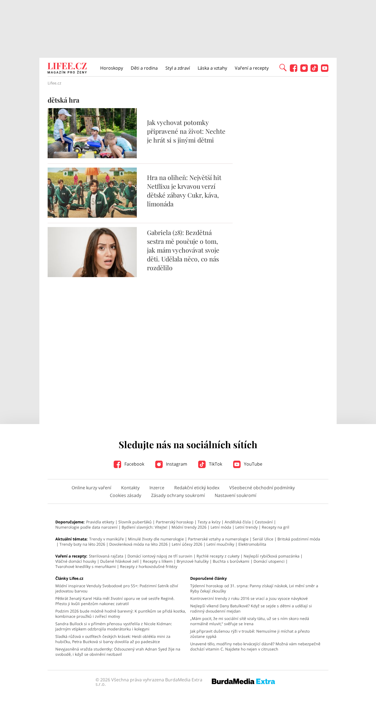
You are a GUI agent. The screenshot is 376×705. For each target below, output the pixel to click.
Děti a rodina (144, 68)
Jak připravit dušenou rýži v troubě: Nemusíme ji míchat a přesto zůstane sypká (250, 634)
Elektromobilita (252, 544)
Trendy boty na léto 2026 (82, 544)
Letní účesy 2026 (187, 544)
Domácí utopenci (269, 561)
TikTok (215, 464)
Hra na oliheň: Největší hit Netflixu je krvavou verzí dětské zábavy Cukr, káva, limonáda (184, 190)
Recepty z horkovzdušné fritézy (148, 566)
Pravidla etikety (100, 521)
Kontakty (130, 488)
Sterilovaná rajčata (106, 556)
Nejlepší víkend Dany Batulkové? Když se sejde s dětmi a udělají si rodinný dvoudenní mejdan (251, 608)
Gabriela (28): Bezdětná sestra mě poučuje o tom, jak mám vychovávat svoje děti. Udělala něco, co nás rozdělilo (183, 250)
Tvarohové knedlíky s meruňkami (85, 566)
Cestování (264, 521)
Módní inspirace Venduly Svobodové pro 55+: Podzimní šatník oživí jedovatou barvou (116, 588)
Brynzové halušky (193, 561)
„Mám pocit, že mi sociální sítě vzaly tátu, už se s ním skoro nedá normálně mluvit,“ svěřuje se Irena (249, 621)
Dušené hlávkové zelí (119, 561)
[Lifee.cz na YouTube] (324, 70)
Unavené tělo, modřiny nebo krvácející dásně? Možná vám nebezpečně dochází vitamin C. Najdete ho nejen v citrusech (255, 646)
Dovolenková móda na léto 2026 (138, 544)
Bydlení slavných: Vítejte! (144, 527)
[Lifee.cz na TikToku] (314, 70)
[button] (283, 67)
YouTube (252, 464)
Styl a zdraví (177, 68)
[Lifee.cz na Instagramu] (304, 70)
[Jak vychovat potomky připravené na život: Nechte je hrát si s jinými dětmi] (92, 157)
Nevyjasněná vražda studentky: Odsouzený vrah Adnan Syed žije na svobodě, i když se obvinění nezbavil (117, 651)
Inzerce (156, 488)
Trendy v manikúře (106, 539)
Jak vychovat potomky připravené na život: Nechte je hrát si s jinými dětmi (186, 131)
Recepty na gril (275, 527)
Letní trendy (246, 527)
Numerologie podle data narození (86, 527)
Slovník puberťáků (135, 521)
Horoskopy (111, 68)
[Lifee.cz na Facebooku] (293, 70)
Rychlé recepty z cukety (218, 556)
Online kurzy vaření (91, 488)
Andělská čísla (238, 521)
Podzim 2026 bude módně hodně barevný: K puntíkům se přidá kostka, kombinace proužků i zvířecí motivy (120, 613)
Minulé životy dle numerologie (156, 539)
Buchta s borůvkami (231, 561)
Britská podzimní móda (298, 539)
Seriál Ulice (263, 539)
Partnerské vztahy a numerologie (218, 539)
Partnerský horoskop (175, 521)
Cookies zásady (125, 495)
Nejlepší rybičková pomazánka (271, 556)
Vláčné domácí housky (75, 561)
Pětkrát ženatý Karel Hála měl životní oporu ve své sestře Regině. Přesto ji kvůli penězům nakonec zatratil (115, 601)
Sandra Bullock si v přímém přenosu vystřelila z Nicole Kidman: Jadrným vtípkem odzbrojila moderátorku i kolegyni (113, 626)
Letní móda (221, 527)
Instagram (176, 464)
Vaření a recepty (252, 68)
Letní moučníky (220, 544)
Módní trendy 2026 (188, 527)
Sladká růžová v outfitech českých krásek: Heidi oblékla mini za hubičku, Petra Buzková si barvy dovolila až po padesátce (112, 639)
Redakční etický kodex (196, 488)
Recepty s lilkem (158, 561)
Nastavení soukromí (235, 495)
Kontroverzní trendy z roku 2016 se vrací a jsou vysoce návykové (249, 598)
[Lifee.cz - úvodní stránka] (67, 69)
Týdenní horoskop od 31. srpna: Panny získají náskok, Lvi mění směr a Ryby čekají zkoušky (254, 588)
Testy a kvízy (209, 521)
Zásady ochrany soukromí (178, 495)
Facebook (133, 464)
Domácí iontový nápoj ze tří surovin (159, 556)
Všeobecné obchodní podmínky (262, 488)
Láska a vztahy (212, 68)
